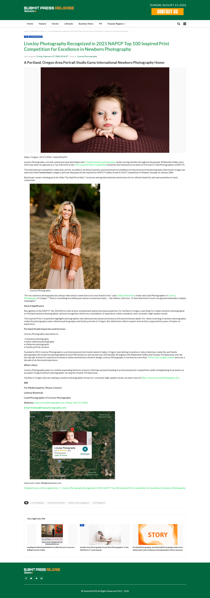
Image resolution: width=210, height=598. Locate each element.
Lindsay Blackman (125, 295)
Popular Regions (116, 23)
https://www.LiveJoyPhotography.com (160, 377)
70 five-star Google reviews (160, 357)
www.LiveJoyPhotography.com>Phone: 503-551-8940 (61, 402)
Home (30, 23)
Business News (86, 23)
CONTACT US (167, 11)
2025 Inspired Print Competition (90, 164)
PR (100, 23)
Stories (55, 23)
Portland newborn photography (99, 162)
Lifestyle (68, 23)
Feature (42, 23)
